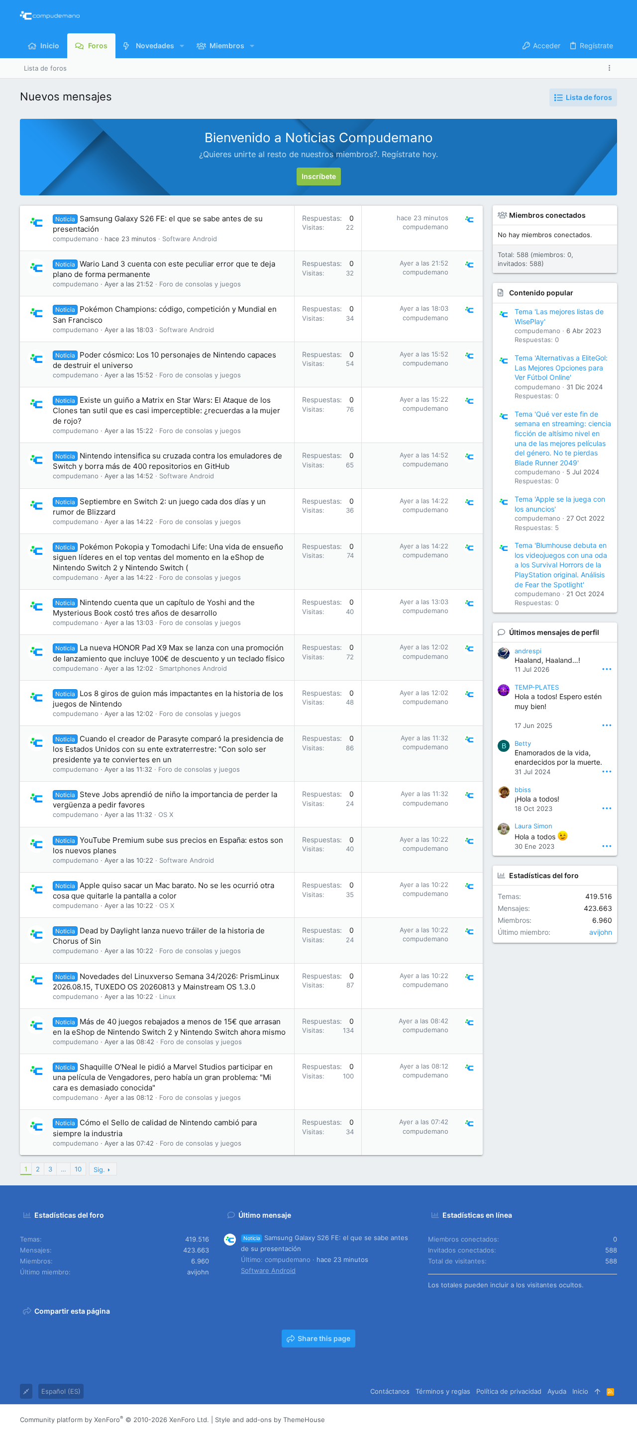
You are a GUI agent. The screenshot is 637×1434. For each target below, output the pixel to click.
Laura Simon (533, 826)
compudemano (76, 239)
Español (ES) (61, 1391)
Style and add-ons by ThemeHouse (270, 1420)
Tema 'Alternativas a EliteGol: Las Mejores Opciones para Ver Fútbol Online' (561, 367)
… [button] (63, 1169)
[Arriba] (597, 1391)
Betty (523, 743)
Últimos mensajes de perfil (554, 632)
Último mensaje (264, 1215)
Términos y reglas (443, 1391)
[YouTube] (612, 1420)
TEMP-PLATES (537, 687)
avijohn (600, 932)
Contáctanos (390, 1391)
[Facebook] (552, 1420)
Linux (167, 996)
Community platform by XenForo (114, 1420)
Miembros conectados (547, 215)
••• (607, 668)
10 (78, 1169)
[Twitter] (597, 1420)
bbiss (523, 790)
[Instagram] (567, 1420)
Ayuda (556, 1391)
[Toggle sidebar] (611, 68)
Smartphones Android (193, 668)
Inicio (580, 1391)
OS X (165, 814)
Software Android (189, 239)
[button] (182, 45)
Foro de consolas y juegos (200, 284)
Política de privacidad (508, 1391)
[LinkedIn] (582, 1420)
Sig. (99, 1169)
